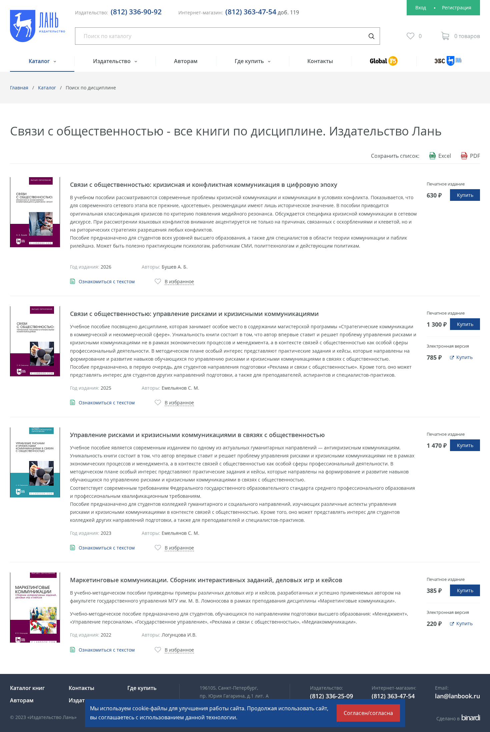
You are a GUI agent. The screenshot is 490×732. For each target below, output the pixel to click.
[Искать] (371, 36)
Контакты (320, 61)
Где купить (250, 61)
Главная (19, 87)
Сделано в (457, 718)
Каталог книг (27, 688)
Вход (420, 7)
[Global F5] (384, 64)
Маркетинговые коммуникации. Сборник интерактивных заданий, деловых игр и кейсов (206, 580)
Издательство (112, 61)
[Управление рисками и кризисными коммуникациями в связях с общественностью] (35, 462)
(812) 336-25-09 (331, 696)
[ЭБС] (448, 64)
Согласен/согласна (368, 713)
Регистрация (456, 7)
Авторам (186, 61)
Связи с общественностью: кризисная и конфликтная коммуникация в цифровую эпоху (203, 184)
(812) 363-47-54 (250, 11)
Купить (465, 195)
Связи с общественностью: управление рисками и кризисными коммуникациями (194, 314)
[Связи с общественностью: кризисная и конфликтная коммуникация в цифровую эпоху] (35, 212)
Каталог (40, 61)
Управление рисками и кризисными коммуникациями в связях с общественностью (197, 435)
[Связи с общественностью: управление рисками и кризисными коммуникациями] (35, 341)
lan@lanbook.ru (457, 696)
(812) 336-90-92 (136, 11)
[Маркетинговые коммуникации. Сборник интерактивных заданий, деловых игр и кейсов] (35, 608)
